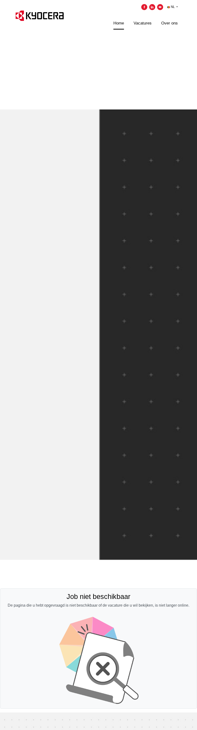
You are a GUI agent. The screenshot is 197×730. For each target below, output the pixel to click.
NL (173, 7)
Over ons (169, 23)
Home (118, 23)
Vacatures (143, 23)
